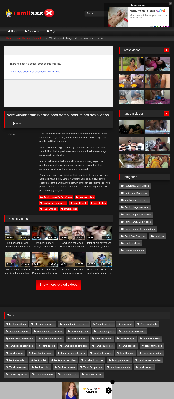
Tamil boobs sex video (21, 345)
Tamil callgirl (48, 345)
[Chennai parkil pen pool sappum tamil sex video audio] (131, 97)
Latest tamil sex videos (75, 324)
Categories (34, 31)
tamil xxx (159, 236)
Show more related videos (58, 284)
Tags (53, 31)
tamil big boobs (103, 338)
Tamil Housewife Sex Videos (30, 38)
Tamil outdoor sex (93, 360)
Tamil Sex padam (92, 367)
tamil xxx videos (93, 374)
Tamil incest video (152, 352)
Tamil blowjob (79, 203)
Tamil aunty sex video (133, 331)
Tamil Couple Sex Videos (138, 214)
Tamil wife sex (50, 209)
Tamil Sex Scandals (135, 236)
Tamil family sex (153, 345)
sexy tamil (126, 324)
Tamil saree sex (17, 367)
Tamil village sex (44, 374)
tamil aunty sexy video (21, 338)
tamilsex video (132, 243)
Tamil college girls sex (75, 345)
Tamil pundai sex (121, 360)
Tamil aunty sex (105, 331)
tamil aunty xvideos (52, 338)
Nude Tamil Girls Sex (136, 193)
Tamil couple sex (104, 345)
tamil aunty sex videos (136, 200)
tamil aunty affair (80, 331)
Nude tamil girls (104, 324)
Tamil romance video (149, 360)
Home (14, 31)
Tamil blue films (151, 338)
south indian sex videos (54, 203)
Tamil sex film (42, 367)
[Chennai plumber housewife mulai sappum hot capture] (157, 144)
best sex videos (86, 197)
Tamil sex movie (66, 367)
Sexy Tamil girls (148, 324)
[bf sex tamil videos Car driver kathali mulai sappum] (131, 144)
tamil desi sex (129, 345)
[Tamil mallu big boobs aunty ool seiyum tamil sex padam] (131, 64)
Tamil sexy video (18, 374)
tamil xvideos (70, 209)
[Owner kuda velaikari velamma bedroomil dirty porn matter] (131, 161)
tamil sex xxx (145, 367)
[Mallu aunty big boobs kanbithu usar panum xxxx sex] (157, 81)
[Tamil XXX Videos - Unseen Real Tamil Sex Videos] (39, 13)
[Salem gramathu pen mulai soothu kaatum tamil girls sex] (131, 81)
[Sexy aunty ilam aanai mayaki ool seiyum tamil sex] (157, 161)
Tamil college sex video (137, 207)
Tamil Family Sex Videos (138, 221)
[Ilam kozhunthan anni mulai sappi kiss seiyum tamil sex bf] (157, 64)
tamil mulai (40, 360)
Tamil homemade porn (73, 352)
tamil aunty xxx (79, 338)
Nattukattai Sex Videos (137, 185)
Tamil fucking (99, 203)
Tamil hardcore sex (42, 352)
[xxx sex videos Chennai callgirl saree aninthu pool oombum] (131, 127)
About (19, 123)
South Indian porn (18, 331)
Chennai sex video (44, 324)
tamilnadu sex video (65, 360)
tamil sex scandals (120, 367)
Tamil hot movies (102, 352)
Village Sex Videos (134, 250)
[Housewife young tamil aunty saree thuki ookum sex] (157, 97)
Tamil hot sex (127, 352)
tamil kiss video (17, 360)
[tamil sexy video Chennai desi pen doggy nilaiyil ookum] (157, 127)
